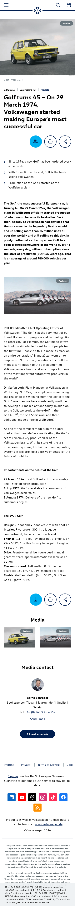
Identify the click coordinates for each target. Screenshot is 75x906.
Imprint (9, 765)
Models (45, 89)
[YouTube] (22, 797)
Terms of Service (49, 765)
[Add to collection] (50, 141)
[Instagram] (43, 797)
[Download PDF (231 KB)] (36, 600)
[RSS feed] (37, 808)
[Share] (65, 141)
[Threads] (32, 797)
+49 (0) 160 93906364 (40, 712)
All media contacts (37, 734)
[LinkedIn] (12, 797)
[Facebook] (63, 797)
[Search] (58, 5)
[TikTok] (53, 797)
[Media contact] (36, 141)
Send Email (37, 719)
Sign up (13, 776)
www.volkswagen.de (48, 824)
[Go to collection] (69, 5)
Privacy (26, 765)
